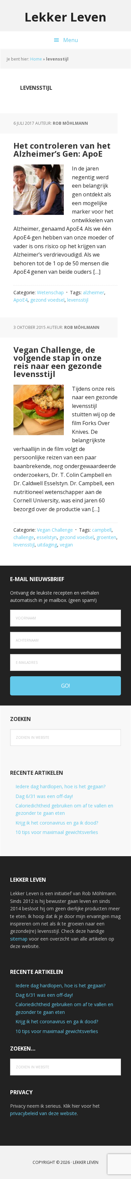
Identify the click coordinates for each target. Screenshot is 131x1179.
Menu (70, 40)
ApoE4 (20, 300)
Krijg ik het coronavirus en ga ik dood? (56, 823)
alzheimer (93, 292)
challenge (23, 537)
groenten (106, 537)
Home (36, 59)
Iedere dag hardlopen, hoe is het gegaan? (60, 786)
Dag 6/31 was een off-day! (44, 796)
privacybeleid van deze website (43, 1113)
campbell (102, 530)
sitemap (19, 939)
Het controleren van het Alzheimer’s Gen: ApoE (62, 149)
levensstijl (77, 300)
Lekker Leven (65, 17)
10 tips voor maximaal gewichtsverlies (56, 832)
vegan (66, 544)
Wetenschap (50, 292)
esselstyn (47, 537)
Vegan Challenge (55, 530)
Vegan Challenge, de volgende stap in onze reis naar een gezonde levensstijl (57, 361)
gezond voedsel (47, 300)
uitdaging (47, 544)
